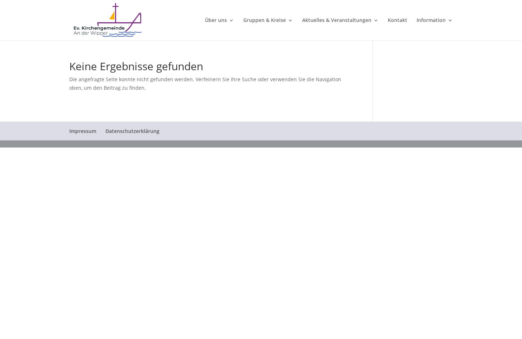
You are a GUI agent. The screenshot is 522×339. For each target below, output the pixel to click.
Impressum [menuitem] (82, 131)
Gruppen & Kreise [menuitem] (264, 20)
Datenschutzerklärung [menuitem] (132, 131)
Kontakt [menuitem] (397, 20)
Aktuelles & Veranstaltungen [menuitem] (336, 20)
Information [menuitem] (431, 20)
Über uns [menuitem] (216, 20)
